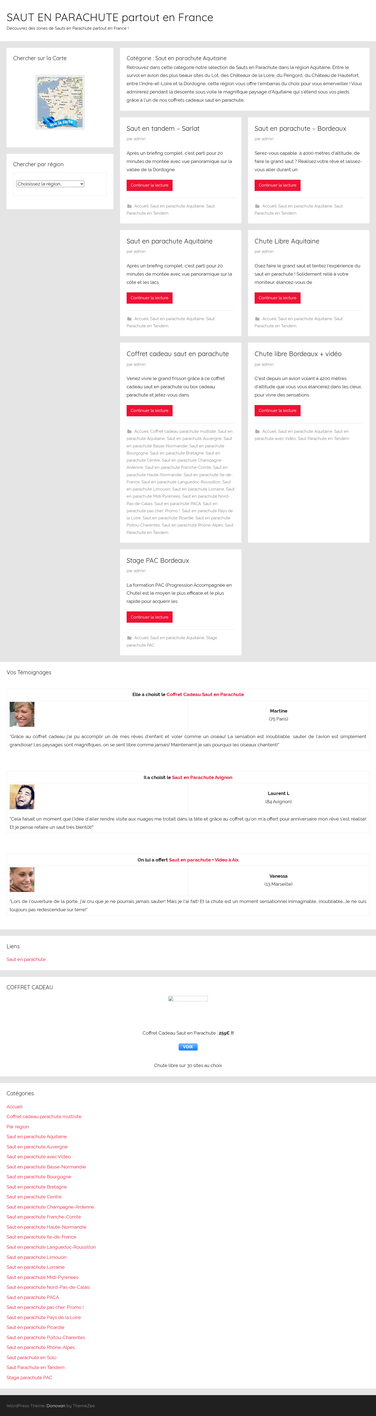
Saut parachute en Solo (31, 1357)
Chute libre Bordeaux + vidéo (298, 354)
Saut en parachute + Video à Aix (204, 860)
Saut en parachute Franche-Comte (178, 467)
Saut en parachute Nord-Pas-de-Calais (48, 1287)
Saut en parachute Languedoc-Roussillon (180, 482)
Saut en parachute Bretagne (177, 453)
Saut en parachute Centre (34, 1196)
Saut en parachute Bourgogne (39, 1176)
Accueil (141, 206)
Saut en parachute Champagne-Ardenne (50, 1207)
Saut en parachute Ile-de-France (41, 1237)
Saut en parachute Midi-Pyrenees (42, 1277)
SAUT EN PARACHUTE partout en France (110, 17)
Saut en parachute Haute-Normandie (46, 1227)
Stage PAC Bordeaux (158, 560)
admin (140, 138)
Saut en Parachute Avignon (202, 777)
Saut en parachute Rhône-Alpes (192, 525)
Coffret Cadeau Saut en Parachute (205, 694)
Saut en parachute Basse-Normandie (46, 1167)
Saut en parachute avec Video (39, 1156)
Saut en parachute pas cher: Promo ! (45, 1307)
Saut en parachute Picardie (168, 518)
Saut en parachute (26, 959)
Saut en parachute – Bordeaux (300, 128)
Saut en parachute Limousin (37, 1257)
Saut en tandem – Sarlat (163, 128)
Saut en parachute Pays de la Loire (44, 1317)
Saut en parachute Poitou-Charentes (46, 1337)
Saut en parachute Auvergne (194, 438)
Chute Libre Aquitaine (287, 241)
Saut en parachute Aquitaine (177, 206)
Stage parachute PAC (29, 1377)
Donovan (56, 1405)
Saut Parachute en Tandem (323, 438)
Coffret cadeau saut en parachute (178, 354)
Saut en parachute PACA (177, 503)
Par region (18, 1126)
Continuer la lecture (149, 185)
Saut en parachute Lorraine (198, 489)
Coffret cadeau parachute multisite (183, 431)
